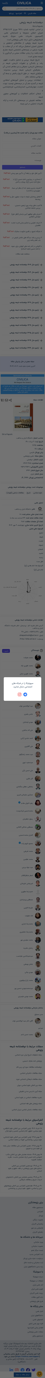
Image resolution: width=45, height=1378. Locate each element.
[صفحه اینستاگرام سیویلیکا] (20, 694)
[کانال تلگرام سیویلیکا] (25, 694)
